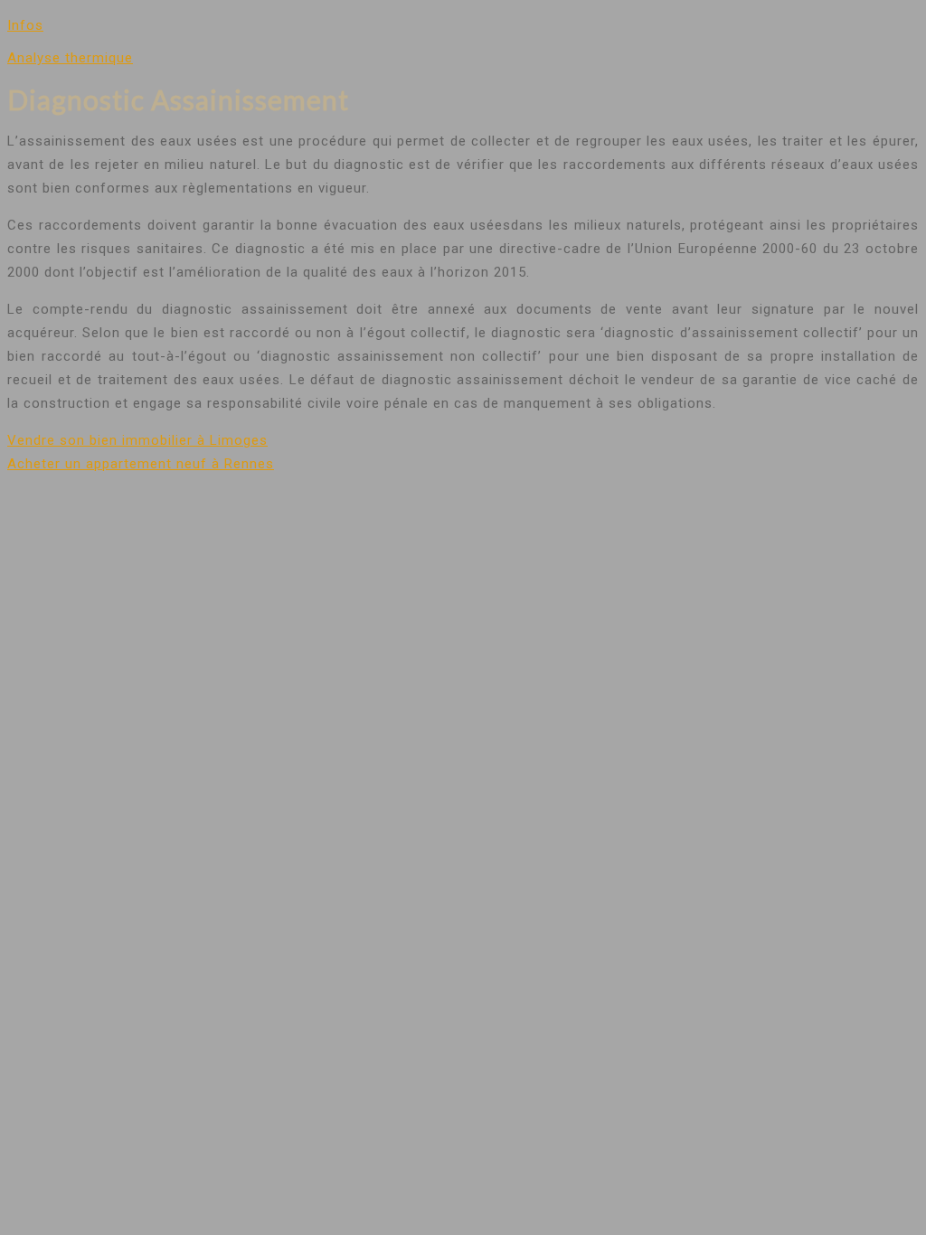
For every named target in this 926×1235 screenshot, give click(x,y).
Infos (25, 25)
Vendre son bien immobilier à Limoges (137, 440)
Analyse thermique (70, 58)
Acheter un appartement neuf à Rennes (140, 464)
